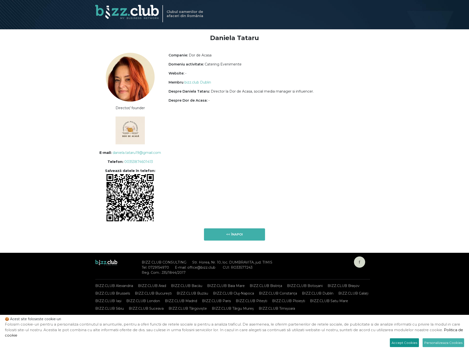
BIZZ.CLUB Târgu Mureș (233, 308)
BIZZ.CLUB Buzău (192, 293)
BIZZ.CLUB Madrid (181, 301)
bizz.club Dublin (197, 82)
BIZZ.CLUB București (153, 293)
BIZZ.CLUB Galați (353, 293)
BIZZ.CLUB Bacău (186, 286)
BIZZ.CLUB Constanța (278, 293)
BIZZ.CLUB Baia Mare (226, 286)
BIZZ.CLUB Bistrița (266, 286)
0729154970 (158, 267)
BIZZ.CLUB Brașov (344, 286)
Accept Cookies (404, 343)
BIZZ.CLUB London (143, 301)
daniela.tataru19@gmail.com (137, 152)
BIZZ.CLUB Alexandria (114, 286)
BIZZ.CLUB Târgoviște (188, 308)
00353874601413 (138, 161)
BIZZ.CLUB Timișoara (277, 308)
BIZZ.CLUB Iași (108, 301)
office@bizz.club (201, 267)
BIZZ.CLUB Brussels (112, 293)
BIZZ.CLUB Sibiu (109, 308)
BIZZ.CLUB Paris (216, 301)
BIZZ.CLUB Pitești (251, 301)
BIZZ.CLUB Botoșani (305, 286)
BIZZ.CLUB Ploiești (288, 301)
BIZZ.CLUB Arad (152, 286)
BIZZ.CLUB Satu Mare (329, 301)
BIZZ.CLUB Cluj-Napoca (233, 293)
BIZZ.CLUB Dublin (317, 293)
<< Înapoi (234, 234)
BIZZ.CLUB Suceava (146, 308)
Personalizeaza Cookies (443, 343)
